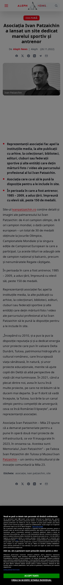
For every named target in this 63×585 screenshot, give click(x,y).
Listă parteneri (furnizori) (11, 570)
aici (17, 540)
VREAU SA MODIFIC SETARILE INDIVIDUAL (31, 580)
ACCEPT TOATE (31, 575)
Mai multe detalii (37, 526)
